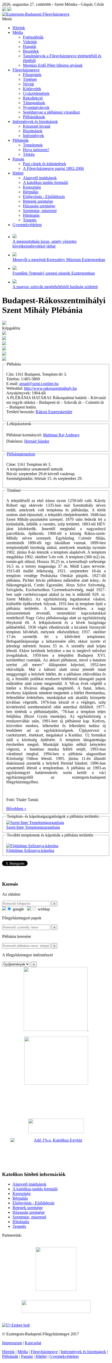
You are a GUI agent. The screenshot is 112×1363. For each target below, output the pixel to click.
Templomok (33, 145)
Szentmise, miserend (40, 210)
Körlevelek (32, 88)
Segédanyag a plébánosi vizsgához (51, 112)
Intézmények (33, 135)
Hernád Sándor (36, 441)
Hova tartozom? (36, 149)
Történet (30, 79)
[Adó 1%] (56, 1152)
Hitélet (18, 173)
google (18, 909)
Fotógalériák (33, 37)
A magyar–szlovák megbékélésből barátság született (55, 286)
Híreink (19, 28)
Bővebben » (16, 808)
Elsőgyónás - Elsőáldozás (44, 196)
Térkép (29, 154)
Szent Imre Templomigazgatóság (33, 827)
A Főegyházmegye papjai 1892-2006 (53, 168)
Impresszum (12, 1343)
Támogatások (34, 103)
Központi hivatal (36, 126)
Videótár (30, 42)
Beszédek (31, 51)
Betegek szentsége (38, 201)
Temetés (29, 220)
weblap (43, 909)
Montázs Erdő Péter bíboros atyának (53, 65)
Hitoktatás (31, 215)
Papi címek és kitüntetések (44, 164)
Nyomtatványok (36, 107)
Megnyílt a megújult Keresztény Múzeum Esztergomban (59, 259)
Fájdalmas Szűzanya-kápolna (30, 850)
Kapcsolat (33, 1343)
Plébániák (21, 140)
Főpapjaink (32, 74)
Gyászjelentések (36, 93)
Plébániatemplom (21, 454)
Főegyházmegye (26, 70)
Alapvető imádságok (40, 178)
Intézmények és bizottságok (35, 121)
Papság (18, 159)
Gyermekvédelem (27, 224)
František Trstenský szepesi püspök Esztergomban (54, 273)
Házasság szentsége (39, 206)
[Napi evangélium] (56, 1126)
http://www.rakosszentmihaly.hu (50, 388)
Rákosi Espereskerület (54, 412)
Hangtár (29, 46)
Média (18, 32)
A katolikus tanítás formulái (45, 182)
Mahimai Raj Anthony (61, 435)
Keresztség (32, 187)
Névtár (28, 84)
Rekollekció (33, 98)
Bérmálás (30, 192)
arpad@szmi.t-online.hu (39, 383)
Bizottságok (32, 131)
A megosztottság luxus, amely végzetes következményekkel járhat (45, 243)
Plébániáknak (34, 117)
